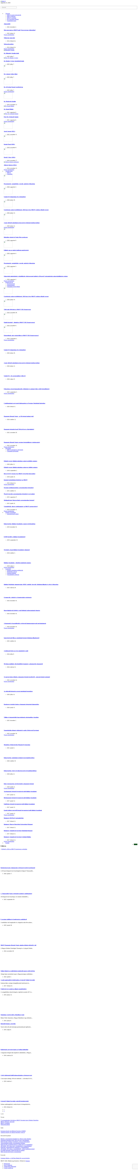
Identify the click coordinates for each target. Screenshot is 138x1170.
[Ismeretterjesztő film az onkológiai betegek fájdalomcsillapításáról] (8, 634)
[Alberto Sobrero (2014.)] (11, 162)
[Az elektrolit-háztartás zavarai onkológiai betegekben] (8, 688)
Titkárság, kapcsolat (9, 38)
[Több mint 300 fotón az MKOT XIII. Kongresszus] (8, 306)
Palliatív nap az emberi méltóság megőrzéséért (16, 250)
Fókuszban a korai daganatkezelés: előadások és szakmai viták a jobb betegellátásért (26, 389)
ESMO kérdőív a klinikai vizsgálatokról (14, 536)
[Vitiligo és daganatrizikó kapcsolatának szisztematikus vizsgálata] (8, 714)
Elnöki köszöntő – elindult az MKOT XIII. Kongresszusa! (19, 322)
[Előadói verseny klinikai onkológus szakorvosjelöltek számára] (8, 458)
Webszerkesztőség (8, 44)
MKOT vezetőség (11, 18)
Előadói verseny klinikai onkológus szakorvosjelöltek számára (20, 461)
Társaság (7, 13)
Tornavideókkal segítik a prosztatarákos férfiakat (13, 1143)
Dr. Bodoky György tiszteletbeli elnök (14, 61)
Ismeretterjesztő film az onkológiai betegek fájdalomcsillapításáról (21, 638)
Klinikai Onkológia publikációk (15, 570)
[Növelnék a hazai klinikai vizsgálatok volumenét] (8, 546)
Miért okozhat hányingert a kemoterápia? (11, 1151)
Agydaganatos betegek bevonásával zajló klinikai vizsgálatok (20, 791)
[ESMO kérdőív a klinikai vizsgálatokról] (8, 533)
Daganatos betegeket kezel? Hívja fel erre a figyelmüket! (19, 429)
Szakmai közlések (11, 573)
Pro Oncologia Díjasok (13, 19)
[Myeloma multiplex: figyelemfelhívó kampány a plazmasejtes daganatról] (8, 660)
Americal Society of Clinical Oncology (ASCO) (13, 1132)
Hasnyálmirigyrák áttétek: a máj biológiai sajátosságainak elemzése (22, 610)
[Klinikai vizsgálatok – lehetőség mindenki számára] (8, 559)
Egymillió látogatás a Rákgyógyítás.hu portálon (13, 1150)
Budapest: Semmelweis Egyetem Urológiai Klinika (17, 837)
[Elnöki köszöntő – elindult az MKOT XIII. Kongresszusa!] (8, 319)
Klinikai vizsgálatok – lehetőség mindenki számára (17, 562)
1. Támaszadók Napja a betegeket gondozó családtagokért (16, 893)
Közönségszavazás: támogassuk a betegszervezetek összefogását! (18, 867)
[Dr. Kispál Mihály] (9, 106)
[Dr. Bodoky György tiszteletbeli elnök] (11, 58)
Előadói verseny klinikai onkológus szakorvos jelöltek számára (20, 467)
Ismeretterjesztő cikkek (13, 514)
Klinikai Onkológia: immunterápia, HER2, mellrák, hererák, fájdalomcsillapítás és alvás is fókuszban (31, 584)
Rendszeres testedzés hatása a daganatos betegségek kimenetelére (21, 704)
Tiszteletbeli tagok (11, 20)
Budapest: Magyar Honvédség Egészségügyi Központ (18, 824)
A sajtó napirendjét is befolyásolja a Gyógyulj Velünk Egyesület (18, 980)
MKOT (9, 172)
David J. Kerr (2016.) (9, 157)
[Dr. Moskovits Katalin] (8, 98)
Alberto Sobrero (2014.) (10, 165)
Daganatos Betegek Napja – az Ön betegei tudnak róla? (19, 416)
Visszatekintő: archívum (13, 574)
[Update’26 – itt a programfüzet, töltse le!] (8, 372)
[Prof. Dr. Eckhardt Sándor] (11, 113)
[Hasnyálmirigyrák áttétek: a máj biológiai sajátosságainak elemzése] (8, 607)
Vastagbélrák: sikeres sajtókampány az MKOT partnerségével (20, 506)
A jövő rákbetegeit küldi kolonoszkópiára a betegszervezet (16, 1075)
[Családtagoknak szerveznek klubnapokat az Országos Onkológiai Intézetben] (8, 400)
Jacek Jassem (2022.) (9, 131)
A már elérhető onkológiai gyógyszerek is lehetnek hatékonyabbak (22, 222)
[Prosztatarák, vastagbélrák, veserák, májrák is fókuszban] (8, 180)
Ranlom (28, 1161)
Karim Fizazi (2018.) (9, 144)
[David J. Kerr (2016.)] (8, 154)
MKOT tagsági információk (14, 15)
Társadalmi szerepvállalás (13, 286)
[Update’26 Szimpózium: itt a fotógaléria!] (8, 193)
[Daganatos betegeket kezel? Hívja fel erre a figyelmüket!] (8, 426)
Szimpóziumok (11, 285)
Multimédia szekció (12, 571)
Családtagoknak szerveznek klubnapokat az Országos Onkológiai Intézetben (24, 403)
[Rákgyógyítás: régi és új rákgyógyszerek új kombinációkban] (8, 767)
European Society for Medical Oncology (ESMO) (13, 1131)
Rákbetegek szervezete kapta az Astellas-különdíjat (14, 1049)
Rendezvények (9, 282)
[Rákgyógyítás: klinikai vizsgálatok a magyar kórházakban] (8, 520)
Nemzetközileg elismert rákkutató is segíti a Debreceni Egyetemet (21, 730)
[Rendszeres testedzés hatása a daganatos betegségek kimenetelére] (8, 701)
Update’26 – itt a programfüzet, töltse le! (15, 376)
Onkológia (9, 174)
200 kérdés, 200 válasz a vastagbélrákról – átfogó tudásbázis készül (17, 1149)
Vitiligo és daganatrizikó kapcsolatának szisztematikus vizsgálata (21, 717)
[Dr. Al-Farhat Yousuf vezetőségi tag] (8, 84)
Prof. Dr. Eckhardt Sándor (11, 117)
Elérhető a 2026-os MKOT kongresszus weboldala (14, 849)
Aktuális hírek (9, 171)
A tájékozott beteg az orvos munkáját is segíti (16, 651)
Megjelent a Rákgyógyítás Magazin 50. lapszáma (17, 744)
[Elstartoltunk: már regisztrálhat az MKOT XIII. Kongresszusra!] (8, 332)
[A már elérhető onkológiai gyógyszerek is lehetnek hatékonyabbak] (8, 219)
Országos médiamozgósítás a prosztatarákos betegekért (19, 487)
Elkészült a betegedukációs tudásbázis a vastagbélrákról (15, 1147)
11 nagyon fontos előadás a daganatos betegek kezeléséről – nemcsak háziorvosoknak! (27, 677)
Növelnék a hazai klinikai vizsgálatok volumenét (17, 550)
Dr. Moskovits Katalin (10, 101)
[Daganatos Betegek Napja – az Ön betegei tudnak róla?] (8, 413)
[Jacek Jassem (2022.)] (8, 128)
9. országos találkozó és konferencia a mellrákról (14, 919)
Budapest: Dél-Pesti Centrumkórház (14, 818)
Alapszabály (7, 24)
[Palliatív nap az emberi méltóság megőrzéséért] (8, 247)
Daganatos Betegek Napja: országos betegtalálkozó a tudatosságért (22, 442)
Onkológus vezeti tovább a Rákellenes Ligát (12, 1014)
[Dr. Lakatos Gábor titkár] (8, 71)
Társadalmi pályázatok (12, 451)
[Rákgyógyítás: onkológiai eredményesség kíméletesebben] (8, 754)
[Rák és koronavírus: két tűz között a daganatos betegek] (8, 780)
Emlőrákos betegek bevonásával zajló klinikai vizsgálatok (19, 804)
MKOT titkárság (11, 16)
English (7, 843)
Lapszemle (8, 569)
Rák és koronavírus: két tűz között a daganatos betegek (19, 783)
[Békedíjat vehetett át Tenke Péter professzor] (8, 234)
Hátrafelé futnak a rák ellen (8, 1023)
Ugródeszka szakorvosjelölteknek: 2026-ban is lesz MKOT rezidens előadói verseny (26, 210)
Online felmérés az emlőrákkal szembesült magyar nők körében (18, 971)
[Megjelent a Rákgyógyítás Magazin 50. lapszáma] (8, 741)
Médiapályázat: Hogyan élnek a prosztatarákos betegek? (19, 500)
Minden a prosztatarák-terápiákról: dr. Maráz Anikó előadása (16, 1139)
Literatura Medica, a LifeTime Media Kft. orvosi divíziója (15, 1158)
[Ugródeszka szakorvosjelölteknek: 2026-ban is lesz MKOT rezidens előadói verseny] (8, 206)
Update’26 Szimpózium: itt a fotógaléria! (15, 196)
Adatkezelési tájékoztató (10, 1166)
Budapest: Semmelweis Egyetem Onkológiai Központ (18, 830)
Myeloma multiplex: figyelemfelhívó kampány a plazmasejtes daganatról (23, 664)
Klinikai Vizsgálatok (10, 512)
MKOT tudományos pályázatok (15, 449)
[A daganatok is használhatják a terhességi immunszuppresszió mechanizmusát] (8, 620)
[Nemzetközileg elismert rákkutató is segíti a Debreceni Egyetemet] (8, 727)
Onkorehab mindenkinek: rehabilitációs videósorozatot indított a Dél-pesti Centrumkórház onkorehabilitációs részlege (36, 276)
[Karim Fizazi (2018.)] (8, 141)
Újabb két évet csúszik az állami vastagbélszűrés (14, 989)
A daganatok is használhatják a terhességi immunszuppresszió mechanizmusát (25, 623)
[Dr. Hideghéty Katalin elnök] (9, 50)
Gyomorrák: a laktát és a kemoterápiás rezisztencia (17, 597)
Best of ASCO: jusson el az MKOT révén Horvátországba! (19, 473)
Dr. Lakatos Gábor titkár (10, 74)
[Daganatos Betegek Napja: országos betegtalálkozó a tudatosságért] (8, 439)
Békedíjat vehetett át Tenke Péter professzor (16, 237)
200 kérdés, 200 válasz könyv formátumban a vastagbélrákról (16, 1146)
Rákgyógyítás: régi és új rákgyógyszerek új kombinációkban (20, 770)
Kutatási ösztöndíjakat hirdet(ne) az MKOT (15, 480)
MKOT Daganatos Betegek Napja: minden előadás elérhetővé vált (18, 945)
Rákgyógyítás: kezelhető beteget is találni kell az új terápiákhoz (16, 1144)
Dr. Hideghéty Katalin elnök (11, 53)
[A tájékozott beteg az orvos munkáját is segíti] (8, 647)
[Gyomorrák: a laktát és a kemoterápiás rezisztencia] (8, 594)
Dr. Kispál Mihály (8, 109)
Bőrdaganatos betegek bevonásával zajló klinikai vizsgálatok (20, 797)
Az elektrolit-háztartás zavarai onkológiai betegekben (18, 691)
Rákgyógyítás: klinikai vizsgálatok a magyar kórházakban (19, 524)
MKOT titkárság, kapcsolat (7, 1121)
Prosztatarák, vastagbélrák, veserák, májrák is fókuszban (19, 184)
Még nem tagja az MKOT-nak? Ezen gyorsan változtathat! (20, 30)
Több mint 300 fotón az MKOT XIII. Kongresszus (17, 309)
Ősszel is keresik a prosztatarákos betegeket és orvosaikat (19, 494)
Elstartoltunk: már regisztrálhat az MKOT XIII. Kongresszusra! (21, 335)
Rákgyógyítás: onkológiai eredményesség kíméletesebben (19, 757)
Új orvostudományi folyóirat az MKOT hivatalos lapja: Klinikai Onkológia (19, 1120)
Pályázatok (8, 448)
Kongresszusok (11, 283)
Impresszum (7, 1163)
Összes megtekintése (9, 34)
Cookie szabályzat (8, 1168)
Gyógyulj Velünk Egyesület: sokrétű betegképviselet (15, 1101)
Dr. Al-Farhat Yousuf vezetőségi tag (13, 87)
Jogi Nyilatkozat (8, 1165)
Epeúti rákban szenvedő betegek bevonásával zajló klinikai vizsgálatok (23, 810)
